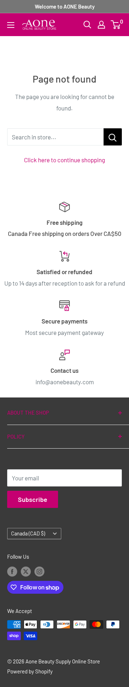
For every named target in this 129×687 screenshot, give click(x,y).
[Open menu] (10, 25)
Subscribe (32, 499)
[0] (115, 24)
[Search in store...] (113, 136)
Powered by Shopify (30, 671)
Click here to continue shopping (64, 159)
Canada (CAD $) (28, 533)
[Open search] (87, 25)
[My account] (101, 25)
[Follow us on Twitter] (26, 571)
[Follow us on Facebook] (12, 571)
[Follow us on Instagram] (39, 571)
